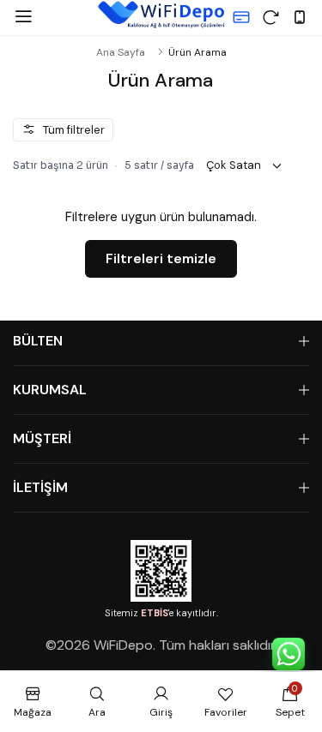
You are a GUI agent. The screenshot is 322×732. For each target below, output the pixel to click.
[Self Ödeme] (241, 17)
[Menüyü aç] (23, 17)
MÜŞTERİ (42, 438)
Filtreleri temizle (161, 258)
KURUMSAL (50, 390)
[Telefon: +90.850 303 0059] (299, 17)
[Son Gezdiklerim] (270, 17)
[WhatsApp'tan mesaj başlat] (288, 654)
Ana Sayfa (120, 52)
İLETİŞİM (40, 487)
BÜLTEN (38, 341)
